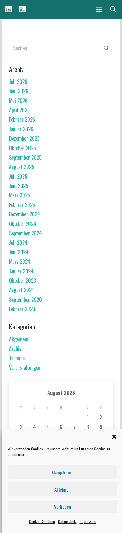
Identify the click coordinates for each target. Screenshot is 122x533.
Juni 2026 (18, 91)
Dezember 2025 (24, 138)
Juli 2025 (18, 176)
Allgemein (18, 339)
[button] (114, 437)
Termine (17, 358)
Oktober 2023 (22, 280)
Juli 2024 (18, 242)
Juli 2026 (18, 81)
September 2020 (25, 299)
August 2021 (21, 290)
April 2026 (19, 110)
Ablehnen (62, 489)
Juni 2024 (18, 252)
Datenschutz (67, 521)
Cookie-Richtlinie (42, 521)
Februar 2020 (22, 309)
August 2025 (21, 166)
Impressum (88, 521)
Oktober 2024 (22, 224)
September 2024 (25, 233)
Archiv (15, 348)
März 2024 (19, 261)
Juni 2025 (18, 186)
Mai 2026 (18, 100)
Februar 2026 (22, 119)
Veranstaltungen (24, 367)
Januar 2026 (21, 129)
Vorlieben (62, 506)
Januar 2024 (21, 271)
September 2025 (25, 157)
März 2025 (19, 195)
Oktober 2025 (22, 148)
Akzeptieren (63, 472)
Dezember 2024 (24, 214)
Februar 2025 (22, 205)
